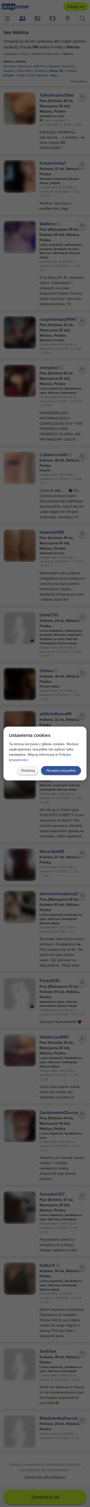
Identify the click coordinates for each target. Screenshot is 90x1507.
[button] (27, 770)
